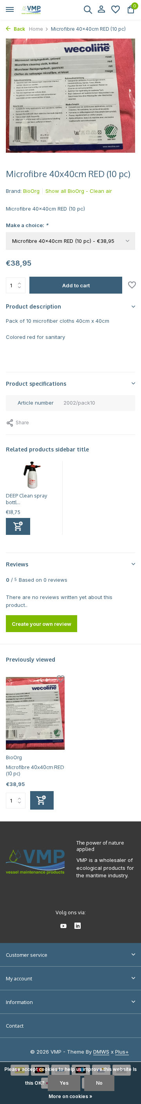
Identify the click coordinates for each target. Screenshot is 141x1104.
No (99, 1083)
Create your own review (41, 624)
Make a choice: (27, 225)
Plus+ (122, 1052)
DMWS (101, 1052)
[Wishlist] (115, 10)
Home (36, 29)
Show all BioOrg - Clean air (78, 191)
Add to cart (76, 285)
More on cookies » (70, 1096)
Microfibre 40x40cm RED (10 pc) (35, 770)
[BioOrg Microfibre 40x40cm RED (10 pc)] (35, 713)
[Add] (18, 526)
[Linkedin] (77, 926)
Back (19, 29)
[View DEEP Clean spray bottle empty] (32, 476)
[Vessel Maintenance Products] (41, 10)
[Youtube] (63, 926)
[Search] (87, 9)
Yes (64, 1083)
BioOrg (31, 191)
